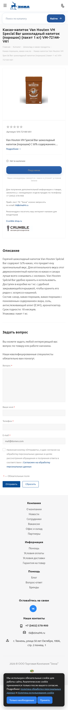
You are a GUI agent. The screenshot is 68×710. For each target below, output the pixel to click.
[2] (11, 127)
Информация (34, 542)
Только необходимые (21, 700)
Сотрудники (34, 519)
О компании (34, 509)
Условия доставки (34, 558)
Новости (34, 514)
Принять (45, 700)
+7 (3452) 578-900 (36, 625)
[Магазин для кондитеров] (19, 228)
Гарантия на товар (34, 562)
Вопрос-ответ (34, 582)
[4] (18, 127)
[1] (8, 127)
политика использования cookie (36, 692)
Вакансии (34, 523)
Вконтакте (33, 608)
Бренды (34, 587)
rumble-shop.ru (14, 220)
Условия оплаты (34, 553)
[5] (21, 127)
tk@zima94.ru (21, 205)
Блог (34, 577)
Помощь (34, 548)
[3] (14, 127)
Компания (34, 503)
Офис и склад (34, 528)
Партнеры (34, 533)
